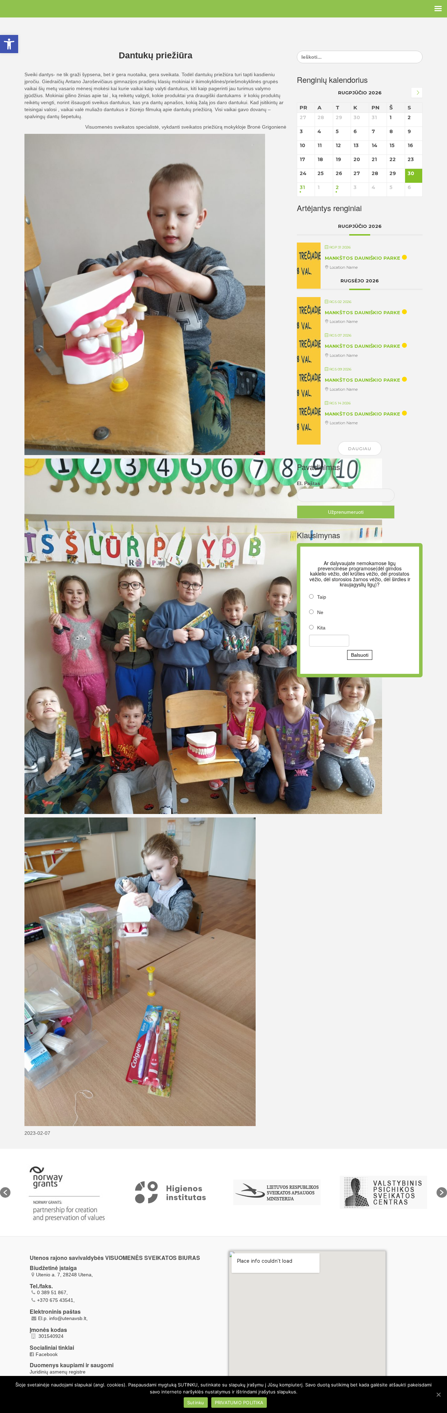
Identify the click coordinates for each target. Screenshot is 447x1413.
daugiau (359, 448)
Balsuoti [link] (359, 655)
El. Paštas (308, 483)
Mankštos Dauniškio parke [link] (362, 258)
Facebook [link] (47, 1354)
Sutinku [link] (195, 1402)
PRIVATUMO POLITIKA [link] (239, 1402)
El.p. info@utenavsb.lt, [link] (63, 1318)
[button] (5, 1192)
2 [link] (337, 187)
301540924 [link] (50, 1336)
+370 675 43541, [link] (56, 1300)
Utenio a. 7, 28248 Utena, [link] (64, 1274)
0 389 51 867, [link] (52, 1292)
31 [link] (302, 187)
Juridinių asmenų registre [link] (58, 1372)
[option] (63, 1192)
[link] (9, 44)
